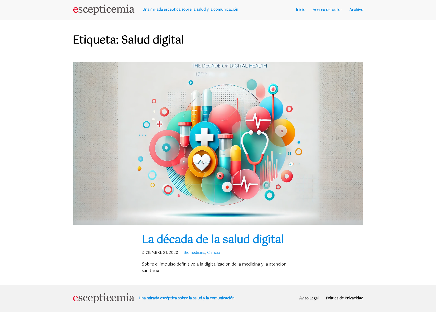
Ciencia (213, 253)
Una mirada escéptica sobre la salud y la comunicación (190, 10)
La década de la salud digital (213, 240)
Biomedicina (194, 253)
